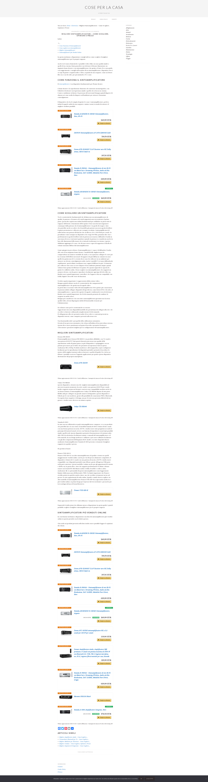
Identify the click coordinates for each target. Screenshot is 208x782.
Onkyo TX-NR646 (80, 406)
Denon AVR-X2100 (81, 363)
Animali (128, 32)
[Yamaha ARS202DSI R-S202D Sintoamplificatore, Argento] (65, 193)
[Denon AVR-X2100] (65, 367)
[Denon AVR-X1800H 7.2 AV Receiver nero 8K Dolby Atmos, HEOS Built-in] (65, 152)
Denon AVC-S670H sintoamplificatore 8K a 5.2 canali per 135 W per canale (90, 632)
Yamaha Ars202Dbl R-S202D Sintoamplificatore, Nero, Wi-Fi (91, 115)
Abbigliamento (130, 28)
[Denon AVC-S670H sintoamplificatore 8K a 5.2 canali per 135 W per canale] (65, 633)
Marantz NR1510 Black (82, 696)
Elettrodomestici (131, 41)
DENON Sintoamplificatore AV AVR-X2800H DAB (92, 133)
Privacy (60, 772)
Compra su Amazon (105, 123)
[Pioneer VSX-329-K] (65, 492)
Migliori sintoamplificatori (67, 50)
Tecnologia (129, 54)
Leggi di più (149, 778)
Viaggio (128, 58)
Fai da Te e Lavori (131, 45)
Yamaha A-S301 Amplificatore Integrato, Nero (90, 710)
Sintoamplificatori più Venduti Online (70, 52)
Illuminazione (130, 50)
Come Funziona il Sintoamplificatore (70, 46)
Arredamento (130, 34)
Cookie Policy (62, 769)
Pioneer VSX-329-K (81, 490)
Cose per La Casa (104, 7)
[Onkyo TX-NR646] (65, 408)
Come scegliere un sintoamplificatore (70, 48)
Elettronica (89, 752)
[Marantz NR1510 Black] (65, 697)
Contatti (60, 766)
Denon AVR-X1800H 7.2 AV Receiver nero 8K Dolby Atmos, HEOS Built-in (92, 151)
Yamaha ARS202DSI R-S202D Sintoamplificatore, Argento (92, 193)
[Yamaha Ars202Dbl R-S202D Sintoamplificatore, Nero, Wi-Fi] (65, 116)
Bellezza (128, 36)
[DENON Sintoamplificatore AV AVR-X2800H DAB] (65, 136)
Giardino (128, 47)
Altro (127, 30)
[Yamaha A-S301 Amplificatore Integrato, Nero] (65, 711)
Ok (141, 778)
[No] (206, 778)
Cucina (128, 39)
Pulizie (128, 52)
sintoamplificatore (64, 84)
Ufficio (128, 56)
